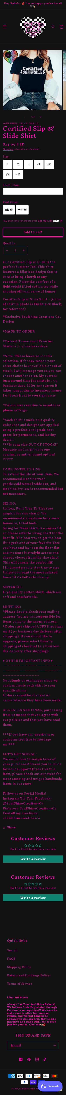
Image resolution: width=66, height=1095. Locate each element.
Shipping (8, 149)
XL (39, 164)
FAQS (11, 958)
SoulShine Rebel (27, 1089)
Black (9, 210)
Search (12, 950)
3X (8, 174)
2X (49, 164)
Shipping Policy (19, 967)
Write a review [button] (33, 859)
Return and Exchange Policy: (29, 975)
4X (18, 174)
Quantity (9, 243)
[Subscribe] (55, 1045)
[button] (5, 27)
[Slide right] (41, 117)
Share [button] (11, 827)
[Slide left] (25, 117)
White (22, 210)
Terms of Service (19, 983)
